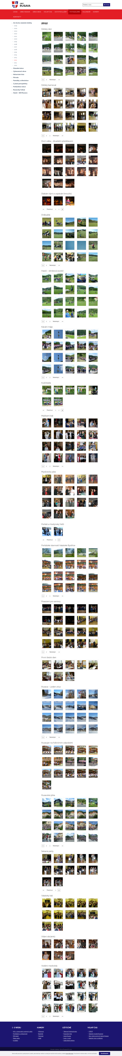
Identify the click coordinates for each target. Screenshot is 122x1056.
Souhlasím (104, 1053)
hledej (107, 4)
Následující (52, 79)
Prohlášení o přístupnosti (20, 1034)
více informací (69, 1053)
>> (59, 79)
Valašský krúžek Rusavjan (96, 1034)
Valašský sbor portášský (96, 1038)
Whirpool (41, 1031)
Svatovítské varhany (69, 1040)
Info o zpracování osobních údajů (22, 1031)
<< (43, 209)
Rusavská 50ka (68, 1034)
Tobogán (40, 1036)
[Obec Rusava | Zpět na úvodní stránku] (15, 4)
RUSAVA (25, 5)
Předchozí (50, 209)
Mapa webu (16, 1038)
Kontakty (15, 1040)
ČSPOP (91, 1031)
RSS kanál (16, 1036)
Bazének (40, 1034)
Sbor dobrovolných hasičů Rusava (99, 1036)
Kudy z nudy (67, 1038)
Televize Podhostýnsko (70, 1031)
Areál (39, 1038)
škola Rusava (67, 1036)
